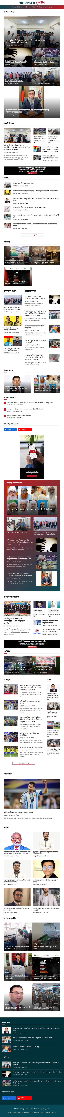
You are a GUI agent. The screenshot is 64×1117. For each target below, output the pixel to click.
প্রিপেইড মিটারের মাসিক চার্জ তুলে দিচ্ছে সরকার (45, 947)
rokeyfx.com (46, 1109)
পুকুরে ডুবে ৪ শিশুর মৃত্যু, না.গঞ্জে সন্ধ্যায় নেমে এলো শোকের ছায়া (34, 356)
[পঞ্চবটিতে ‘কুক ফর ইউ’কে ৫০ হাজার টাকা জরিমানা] (54, 343)
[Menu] (5, 3)
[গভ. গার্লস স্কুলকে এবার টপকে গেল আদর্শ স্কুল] (53, 725)
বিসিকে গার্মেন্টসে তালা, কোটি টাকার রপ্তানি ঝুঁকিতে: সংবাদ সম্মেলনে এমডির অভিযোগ (43, 668)
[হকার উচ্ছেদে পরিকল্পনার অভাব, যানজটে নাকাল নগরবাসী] (46, 897)
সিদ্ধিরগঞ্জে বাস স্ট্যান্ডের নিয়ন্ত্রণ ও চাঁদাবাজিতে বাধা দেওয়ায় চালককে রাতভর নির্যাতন (35, 225)
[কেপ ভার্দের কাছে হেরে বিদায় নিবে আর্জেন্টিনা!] (11, 737)
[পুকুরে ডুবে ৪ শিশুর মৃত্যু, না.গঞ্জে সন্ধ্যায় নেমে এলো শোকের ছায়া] (54, 358)
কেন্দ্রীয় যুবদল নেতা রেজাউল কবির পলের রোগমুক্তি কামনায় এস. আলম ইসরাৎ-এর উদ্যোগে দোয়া (44, 62)
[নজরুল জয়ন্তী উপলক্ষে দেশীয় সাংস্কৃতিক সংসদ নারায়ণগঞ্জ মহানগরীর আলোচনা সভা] (18, 255)
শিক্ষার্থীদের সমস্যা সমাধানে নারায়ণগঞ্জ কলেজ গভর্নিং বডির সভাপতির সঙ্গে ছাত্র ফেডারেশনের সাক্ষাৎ (52, 713)
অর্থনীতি (7, 651)
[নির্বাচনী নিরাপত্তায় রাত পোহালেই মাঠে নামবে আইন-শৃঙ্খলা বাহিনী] (46, 997)
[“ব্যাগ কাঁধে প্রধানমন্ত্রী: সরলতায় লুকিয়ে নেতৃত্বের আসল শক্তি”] (17, 897)
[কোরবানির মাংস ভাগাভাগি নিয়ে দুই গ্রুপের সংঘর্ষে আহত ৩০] (18, 937)
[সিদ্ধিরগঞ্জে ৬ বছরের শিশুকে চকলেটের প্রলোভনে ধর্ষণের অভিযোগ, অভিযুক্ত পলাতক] (18, 57)
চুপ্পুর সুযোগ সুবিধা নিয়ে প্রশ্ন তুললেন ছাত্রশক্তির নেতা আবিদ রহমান (45, 852)
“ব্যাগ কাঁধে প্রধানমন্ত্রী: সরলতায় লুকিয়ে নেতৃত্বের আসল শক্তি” (16, 909)
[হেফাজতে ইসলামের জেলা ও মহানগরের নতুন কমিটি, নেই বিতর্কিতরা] (47, 384)
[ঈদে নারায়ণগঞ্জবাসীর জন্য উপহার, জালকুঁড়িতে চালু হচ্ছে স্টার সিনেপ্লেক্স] (46, 255)
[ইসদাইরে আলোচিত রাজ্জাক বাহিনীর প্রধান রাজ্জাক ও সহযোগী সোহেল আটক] (7, 192)
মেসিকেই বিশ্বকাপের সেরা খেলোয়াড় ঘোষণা (30, 702)
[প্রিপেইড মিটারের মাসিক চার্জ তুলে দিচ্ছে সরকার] (46, 937)
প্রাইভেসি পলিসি (38, 1113)
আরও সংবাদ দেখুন (31, 235)
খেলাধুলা (7, 680)
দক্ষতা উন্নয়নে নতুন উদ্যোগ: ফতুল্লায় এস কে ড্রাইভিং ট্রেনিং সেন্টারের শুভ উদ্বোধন (35, 312)
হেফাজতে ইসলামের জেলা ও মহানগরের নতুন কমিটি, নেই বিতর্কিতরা (46, 389)
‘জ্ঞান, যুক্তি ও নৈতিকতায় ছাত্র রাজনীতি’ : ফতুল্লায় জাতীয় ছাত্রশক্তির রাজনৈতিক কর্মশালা (25, 41)
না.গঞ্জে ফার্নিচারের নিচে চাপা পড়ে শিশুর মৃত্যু (34, 327)
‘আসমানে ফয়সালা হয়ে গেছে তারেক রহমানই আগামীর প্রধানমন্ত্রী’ (17, 1008)
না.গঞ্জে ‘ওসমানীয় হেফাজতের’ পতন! (44, 83)
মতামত (6, 827)
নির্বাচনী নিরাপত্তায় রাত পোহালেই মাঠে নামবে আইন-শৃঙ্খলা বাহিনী (44, 1008)
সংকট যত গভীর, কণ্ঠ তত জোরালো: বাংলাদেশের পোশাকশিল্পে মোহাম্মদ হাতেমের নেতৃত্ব (27, 111)
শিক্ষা (49, 680)
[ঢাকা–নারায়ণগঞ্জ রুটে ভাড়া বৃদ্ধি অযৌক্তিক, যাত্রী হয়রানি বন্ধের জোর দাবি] (17, 869)
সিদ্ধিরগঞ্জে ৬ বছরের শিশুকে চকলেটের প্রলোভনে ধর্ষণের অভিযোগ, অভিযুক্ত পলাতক (16, 62)
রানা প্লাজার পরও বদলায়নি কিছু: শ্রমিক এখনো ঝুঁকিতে (45, 881)
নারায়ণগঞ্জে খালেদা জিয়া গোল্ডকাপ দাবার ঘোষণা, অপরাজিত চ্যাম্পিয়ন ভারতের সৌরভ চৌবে (30, 686)
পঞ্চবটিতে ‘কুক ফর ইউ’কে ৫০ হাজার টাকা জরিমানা (35, 341)
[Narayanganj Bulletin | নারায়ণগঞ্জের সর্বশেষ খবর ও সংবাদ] (32, 2)
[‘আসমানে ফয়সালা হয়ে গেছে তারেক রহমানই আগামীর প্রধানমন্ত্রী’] (18, 997)
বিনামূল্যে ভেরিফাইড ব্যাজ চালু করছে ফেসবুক (50, 622)
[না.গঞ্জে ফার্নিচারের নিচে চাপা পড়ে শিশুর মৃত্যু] (54, 329)
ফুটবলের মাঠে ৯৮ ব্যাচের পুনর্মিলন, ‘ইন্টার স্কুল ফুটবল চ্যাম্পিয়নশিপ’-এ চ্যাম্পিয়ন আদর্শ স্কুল (30, 718)
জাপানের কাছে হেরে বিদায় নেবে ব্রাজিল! (31, 747)
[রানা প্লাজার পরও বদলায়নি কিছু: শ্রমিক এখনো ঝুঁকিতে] (46, 869)
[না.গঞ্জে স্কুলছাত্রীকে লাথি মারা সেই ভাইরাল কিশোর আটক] (53, 743)
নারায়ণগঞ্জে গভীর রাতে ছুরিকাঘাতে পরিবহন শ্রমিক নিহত (29, 207)
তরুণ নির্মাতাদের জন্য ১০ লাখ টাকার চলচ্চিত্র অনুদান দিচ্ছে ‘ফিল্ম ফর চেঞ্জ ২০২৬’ (16, 283)
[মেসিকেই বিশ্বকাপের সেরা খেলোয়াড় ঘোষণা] (11, 705)
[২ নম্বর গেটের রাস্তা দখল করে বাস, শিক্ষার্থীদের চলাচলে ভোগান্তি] (37, 149)
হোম (9, 1113)
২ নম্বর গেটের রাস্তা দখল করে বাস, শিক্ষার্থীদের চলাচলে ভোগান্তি (50, 148)
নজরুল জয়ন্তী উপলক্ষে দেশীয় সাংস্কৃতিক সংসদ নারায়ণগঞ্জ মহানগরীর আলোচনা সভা (14, 262)
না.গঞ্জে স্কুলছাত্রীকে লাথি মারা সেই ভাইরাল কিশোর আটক (53, 750)
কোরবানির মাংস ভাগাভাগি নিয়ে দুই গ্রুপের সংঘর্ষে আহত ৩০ (17, 947)
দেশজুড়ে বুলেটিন (10, 918)
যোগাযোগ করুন (28, 1113)
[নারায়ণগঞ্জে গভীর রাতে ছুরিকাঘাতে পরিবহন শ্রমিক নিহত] (7, 209)
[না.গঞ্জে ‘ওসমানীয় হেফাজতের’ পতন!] (46, 76)
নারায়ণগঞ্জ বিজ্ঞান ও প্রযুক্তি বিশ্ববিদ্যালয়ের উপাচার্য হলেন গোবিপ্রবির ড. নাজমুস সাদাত (36, 200)
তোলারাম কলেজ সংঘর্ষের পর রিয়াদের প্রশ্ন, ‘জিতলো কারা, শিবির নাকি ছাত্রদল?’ (39, 611)
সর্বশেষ (7, 944)
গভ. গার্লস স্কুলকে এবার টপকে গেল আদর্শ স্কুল (53, 731)
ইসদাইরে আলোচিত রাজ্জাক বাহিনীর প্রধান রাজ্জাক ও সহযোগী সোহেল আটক (35, 191)
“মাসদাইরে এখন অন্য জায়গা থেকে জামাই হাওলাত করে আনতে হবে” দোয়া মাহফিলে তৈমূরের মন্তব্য (51, 631)
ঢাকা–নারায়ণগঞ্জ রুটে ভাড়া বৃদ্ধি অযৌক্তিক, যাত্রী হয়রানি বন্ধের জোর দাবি (17, 881)
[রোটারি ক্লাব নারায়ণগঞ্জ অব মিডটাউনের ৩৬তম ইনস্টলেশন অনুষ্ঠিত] (17, 608)
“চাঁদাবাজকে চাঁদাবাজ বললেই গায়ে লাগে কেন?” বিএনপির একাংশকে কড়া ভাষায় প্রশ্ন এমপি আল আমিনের (54, 611)
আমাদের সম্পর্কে (17, 1113)
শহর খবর (7, 178)
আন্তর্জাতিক (8, 774)
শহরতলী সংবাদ (30, 291)
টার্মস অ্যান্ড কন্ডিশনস (51, 1113)
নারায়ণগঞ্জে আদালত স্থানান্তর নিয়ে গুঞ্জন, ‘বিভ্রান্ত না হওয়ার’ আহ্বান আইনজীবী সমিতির (36, 216)
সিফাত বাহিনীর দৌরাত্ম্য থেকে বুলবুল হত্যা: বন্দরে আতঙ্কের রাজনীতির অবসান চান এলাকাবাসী (15, 81)
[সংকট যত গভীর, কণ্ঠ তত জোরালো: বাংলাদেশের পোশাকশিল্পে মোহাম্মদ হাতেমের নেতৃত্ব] (32, 102)
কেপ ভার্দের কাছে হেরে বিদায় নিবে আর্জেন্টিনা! (29, 734)
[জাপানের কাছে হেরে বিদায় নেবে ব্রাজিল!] (11, 751)
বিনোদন (7, 242)
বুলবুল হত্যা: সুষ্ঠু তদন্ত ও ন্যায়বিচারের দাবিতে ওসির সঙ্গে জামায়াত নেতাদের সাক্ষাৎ (50, 157)
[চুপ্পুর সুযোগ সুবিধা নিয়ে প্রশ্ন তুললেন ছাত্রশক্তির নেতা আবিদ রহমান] (46, 841)
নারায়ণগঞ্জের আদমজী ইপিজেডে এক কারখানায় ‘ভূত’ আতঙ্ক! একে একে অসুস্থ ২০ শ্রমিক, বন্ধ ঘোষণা (15, 668)
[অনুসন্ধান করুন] (59, 3)
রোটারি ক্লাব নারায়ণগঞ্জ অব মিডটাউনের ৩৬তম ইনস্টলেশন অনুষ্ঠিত (14, 621)
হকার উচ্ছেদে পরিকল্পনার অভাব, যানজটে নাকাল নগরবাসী (46, 909)
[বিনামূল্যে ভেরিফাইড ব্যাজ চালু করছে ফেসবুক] (37, 622)
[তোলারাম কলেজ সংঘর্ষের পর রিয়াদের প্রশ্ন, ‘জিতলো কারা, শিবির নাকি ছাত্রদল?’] (40, 604)
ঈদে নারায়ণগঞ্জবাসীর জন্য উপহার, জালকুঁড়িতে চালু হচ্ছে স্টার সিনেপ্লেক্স (44, 262)
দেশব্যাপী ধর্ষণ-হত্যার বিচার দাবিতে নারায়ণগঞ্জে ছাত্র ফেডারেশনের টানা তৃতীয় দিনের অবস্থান (16, 977)
